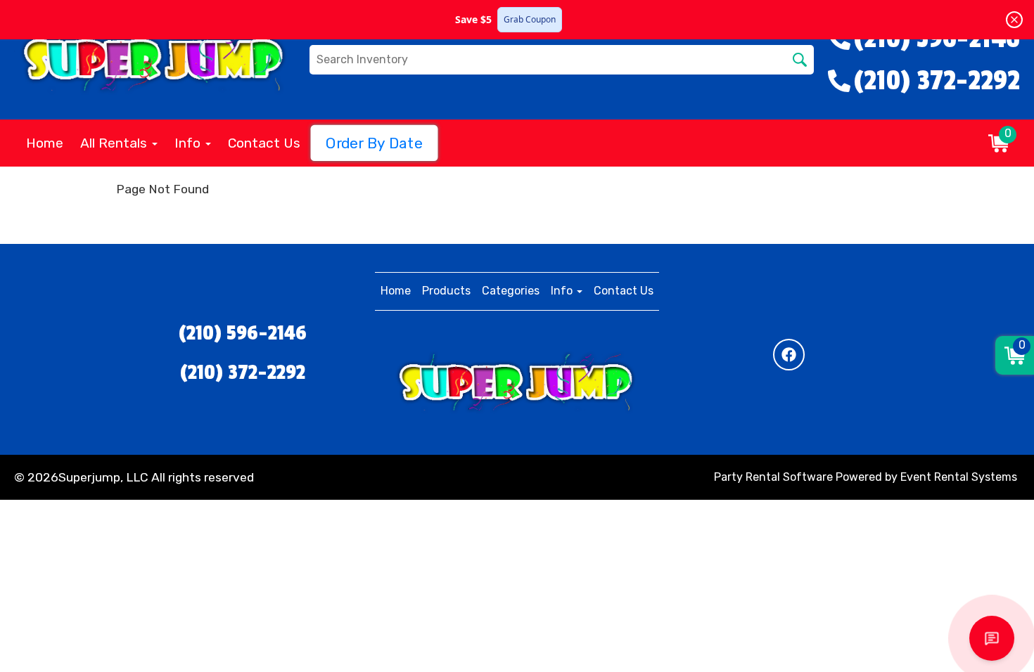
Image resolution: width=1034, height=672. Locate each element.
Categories (511, 290)
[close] (1014, 19)
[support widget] (991, 638)
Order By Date (374, 143)
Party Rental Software (773, 477)
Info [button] (189, 143)
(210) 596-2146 (243, 333)
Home (44, 143)
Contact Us (264, 143)
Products (446, 290)
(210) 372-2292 (242, 372)
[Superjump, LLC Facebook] (789, 354)
